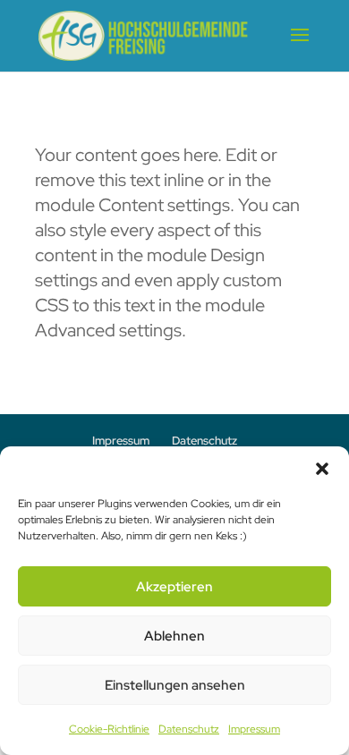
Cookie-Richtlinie (109, 729)
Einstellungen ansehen (175, 685)
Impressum (254, 729)
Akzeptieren (174, 587)
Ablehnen (174, 636)
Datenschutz (188, 729)
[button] (322, 469)
